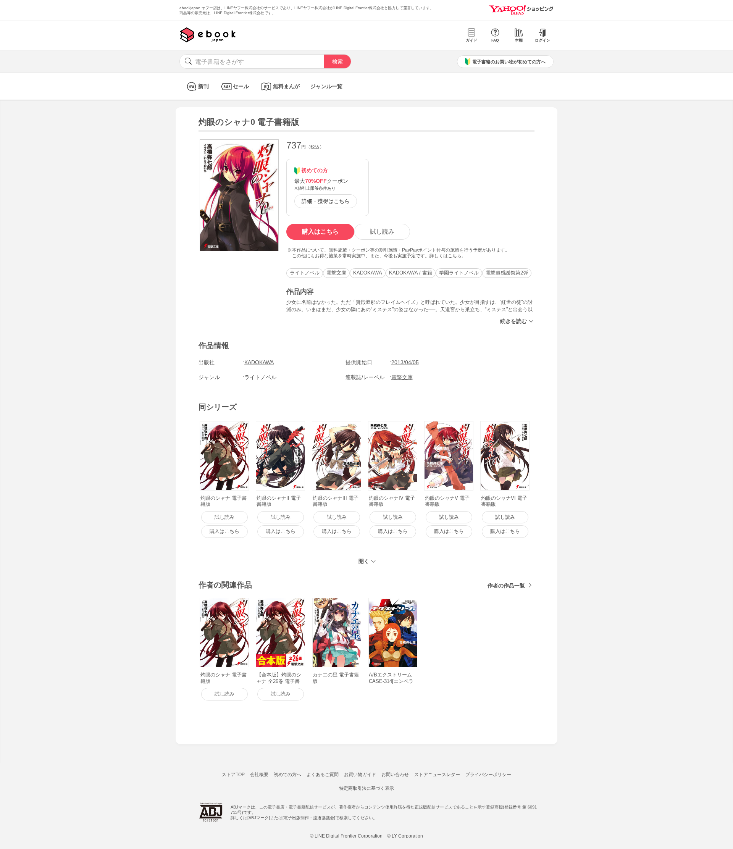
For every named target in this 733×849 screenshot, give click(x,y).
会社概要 (259, 774)
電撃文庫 (336, 273)
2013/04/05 (405, 362)
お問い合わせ (395, 774)
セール (241, 86)
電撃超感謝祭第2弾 (507, 273)
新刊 (203, 86)
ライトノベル (305, 273)
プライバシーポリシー (488, 774)
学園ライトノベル (459, 273)
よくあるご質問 (323, 774)
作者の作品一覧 (506, 586)
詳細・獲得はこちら (326, 201)
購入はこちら (320, 231)
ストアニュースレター (437, 774)
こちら (455, 255)
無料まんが (286, 86)
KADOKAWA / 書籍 (410, 273)
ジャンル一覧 (326, 86)
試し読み (382, 231)
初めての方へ (287, 774)
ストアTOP (233, 774)
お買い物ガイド (360, 774)
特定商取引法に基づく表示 (366, 788)
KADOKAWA (367, 273)
